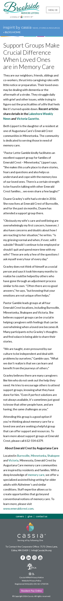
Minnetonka (38, 455)
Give (30, 516)
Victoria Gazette (28, 118)
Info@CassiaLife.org (41, 550)
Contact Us (41, 516)
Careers (20, 516)
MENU (51, 10)
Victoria (13, 460)
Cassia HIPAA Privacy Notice (31, 577)
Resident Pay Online (31, 590)
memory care (36, 475)
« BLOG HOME (12, 32)
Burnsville (23, 455)
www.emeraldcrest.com (18, 508)
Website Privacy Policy (31, 580)
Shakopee (53, 455)
